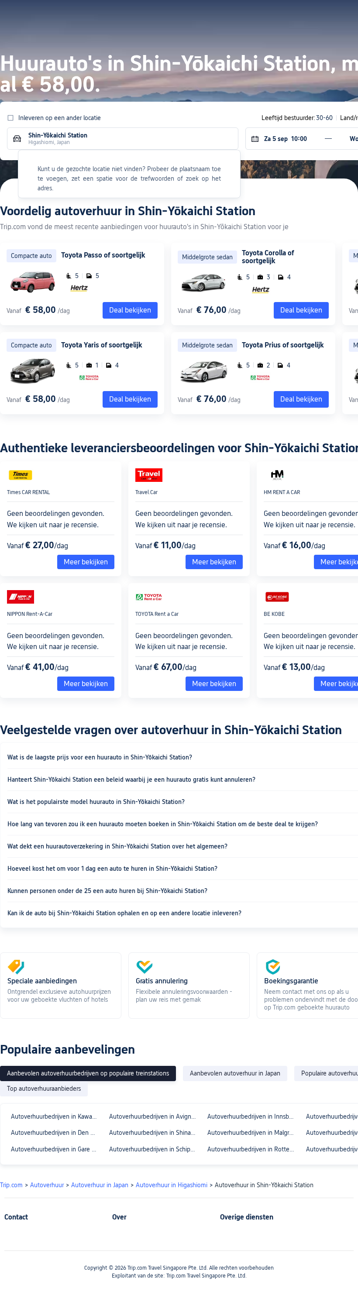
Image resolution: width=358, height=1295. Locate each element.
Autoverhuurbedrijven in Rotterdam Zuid (252, 1149)
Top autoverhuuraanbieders (44, 1088)
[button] (272, 14)
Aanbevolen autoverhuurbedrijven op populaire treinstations (88, 1073)
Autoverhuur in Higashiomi (171, 1185)
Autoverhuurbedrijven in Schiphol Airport (154, 1149)
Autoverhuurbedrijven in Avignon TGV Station (154, 1116)
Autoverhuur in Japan (99, 1185)
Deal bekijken (301, 310)
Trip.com (11, 1185)
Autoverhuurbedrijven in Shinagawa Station (154, 1132)
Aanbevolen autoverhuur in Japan (235, 1073)
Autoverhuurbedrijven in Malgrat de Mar (252, 1132)
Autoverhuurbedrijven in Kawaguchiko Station (56, 1116)
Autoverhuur (47, 1185)
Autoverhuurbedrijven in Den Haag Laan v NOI (56, 1132)
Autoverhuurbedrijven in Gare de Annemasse (56, 1149)
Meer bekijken (86, 562)
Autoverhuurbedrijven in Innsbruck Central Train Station (252, 1116)
